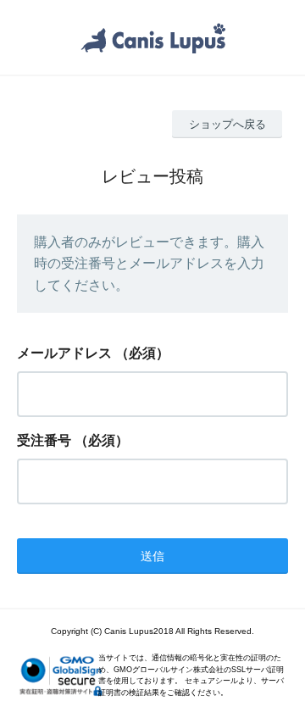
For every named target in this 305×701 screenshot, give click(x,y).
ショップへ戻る (227, 124)
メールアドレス (64, 353)
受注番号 (44, 440)
